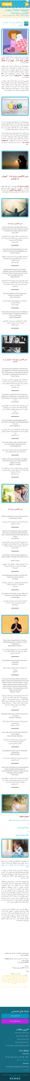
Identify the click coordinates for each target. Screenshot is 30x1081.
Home (17, 15)
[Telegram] (17, 1079)
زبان (22, 828)
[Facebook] (13, 1079)
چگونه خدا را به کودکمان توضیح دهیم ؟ (16, 982)
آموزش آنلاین (26, 828)
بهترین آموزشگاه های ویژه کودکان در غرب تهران (15, 865)
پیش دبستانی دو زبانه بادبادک (22, 1033)
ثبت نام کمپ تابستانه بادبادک (22, 1042)
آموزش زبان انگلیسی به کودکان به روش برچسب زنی (17, 1045)
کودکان (19, 828)
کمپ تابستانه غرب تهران (23, 1039)
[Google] (15, 1079)
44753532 (26, 1070)
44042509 (26, 1060)
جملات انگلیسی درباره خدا (12, 978)
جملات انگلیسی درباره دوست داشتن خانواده (19, 820)
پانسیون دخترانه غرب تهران (22, 1036)
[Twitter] (11, 1079)
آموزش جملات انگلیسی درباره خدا (17, 975)
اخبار (11, 974)
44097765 (19, 1060)
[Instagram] (19, 1079)
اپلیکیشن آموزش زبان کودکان (22, 835)
